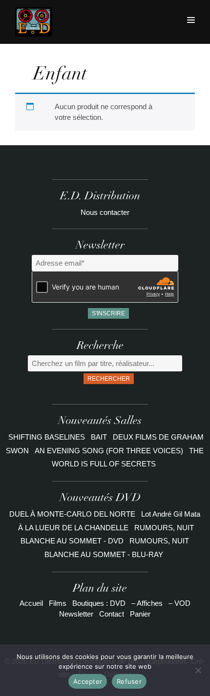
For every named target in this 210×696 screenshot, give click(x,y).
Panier (140, 614)
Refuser (129, 681)
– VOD (179, 603)
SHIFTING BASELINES (47, 437)
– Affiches (147, 603)
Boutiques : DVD (99, 603)
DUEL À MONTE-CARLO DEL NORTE (72, 514)
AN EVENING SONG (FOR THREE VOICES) (110, 450)
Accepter (87, 681)
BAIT (100, 437)
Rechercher (108, 378)
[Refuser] (198, 670)
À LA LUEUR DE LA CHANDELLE (73, 527)
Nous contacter (105, 212)
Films (57, 603)
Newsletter (76, 614)
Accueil (31, 603)
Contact (111, 614)
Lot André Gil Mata (170, 514)
